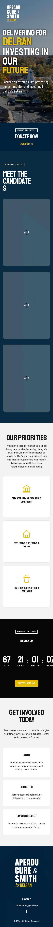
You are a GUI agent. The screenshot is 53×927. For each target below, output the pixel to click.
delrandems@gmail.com (26, 905)
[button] (26, 144)
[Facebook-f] (26, 911)
